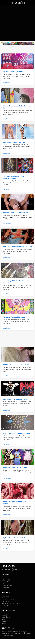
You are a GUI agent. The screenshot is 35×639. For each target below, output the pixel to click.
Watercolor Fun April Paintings (14, 317)
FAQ (3, 584)
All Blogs (4, 614)
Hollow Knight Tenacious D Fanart (15, 399)
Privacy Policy (6, 582)
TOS (3, 578)
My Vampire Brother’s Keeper (11, 603)
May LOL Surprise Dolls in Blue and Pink (17, 247)
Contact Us (5, 587)
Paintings (5, 616)
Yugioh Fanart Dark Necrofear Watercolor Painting (13, 177)
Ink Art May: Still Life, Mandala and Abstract (15, 282)
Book (3, 621)
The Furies (5, 598)
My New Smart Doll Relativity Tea (15, 538)
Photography (6, 617)
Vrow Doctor (6, 605)
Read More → (7, 83)
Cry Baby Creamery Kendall (13, 72)
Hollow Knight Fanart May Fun (14, 142)
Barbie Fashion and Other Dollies (15, 467)
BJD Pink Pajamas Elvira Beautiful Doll (17, 365)
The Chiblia (5, 601)
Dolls (3, 619)
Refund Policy (6, 580)
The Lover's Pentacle (8, 600)
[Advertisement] (17, 23)
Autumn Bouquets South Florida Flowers (14, 502)
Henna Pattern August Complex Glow (16, 433)
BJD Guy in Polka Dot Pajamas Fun (15, 212)
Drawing (4, 623)
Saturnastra (5, 596)
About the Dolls (7, 585)
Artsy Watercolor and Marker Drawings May (17, 107)
